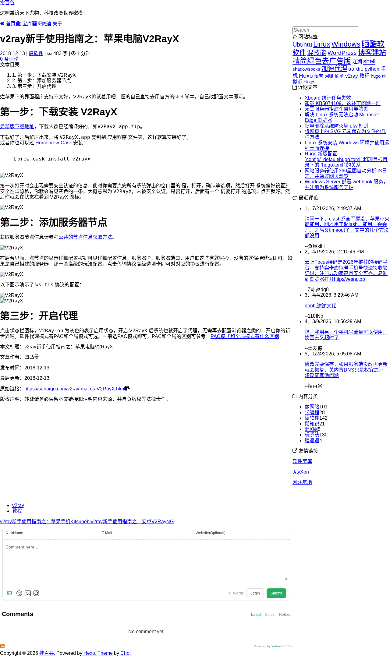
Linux (321, 44)
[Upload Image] (27, 593)
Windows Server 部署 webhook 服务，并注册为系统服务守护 (346, 184)
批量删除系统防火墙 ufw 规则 (336, 126)
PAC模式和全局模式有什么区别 (245, 336)
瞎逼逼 (312, 440)
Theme (104, 653)
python (372, 69)
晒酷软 (373, 44)
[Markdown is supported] (10, 593)
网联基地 (302, 482)
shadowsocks (306, 69)
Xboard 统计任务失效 (328, 98)
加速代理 (334, 68)
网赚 (329, 76)
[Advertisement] (146, 455)
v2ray (18, 505)
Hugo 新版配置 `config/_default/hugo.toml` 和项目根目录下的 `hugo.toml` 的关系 (346, 159)
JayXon (300, 471)
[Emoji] (19, 593)
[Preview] (36, 593)
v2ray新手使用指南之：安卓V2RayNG (132, 521)
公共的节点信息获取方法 (85, 237)
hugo (376, 76)
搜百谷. (47, 653)
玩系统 (312, 434)
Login (255, 593)
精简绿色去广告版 (321, 61)
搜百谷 (7, 2)
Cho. (125, 653)
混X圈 (311, 429)
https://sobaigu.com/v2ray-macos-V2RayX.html (74, 388)
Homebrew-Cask (53, 142)
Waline (276, 646)
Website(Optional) (210, 533)
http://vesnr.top (349, 279)
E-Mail (106, 533)
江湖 (357, 61)
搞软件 (36, 53)
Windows (346, 44)
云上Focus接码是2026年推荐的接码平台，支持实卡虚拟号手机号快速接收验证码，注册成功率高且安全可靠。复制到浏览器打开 (346, 270)
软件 (299, 52)
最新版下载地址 (17, 126)
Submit (276, 593)
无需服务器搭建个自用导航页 (336, 108)
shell (369, 61)
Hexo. (89, 653)
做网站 (312, 406)
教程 (17, 510)
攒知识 (312, 423)
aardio (355, 69)
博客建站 (372, 52)
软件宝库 (302, 461)
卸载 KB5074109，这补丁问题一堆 (343, 103)
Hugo (308, 81)
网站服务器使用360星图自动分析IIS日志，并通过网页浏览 (346, 173)
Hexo (306, 75)
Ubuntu (302, 44)
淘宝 (318, 76)
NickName (14, 533)
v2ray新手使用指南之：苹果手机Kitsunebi (45, 521)
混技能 (316, 52)
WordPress (342, 53)
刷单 (339, 76)
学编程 (312, 412)
